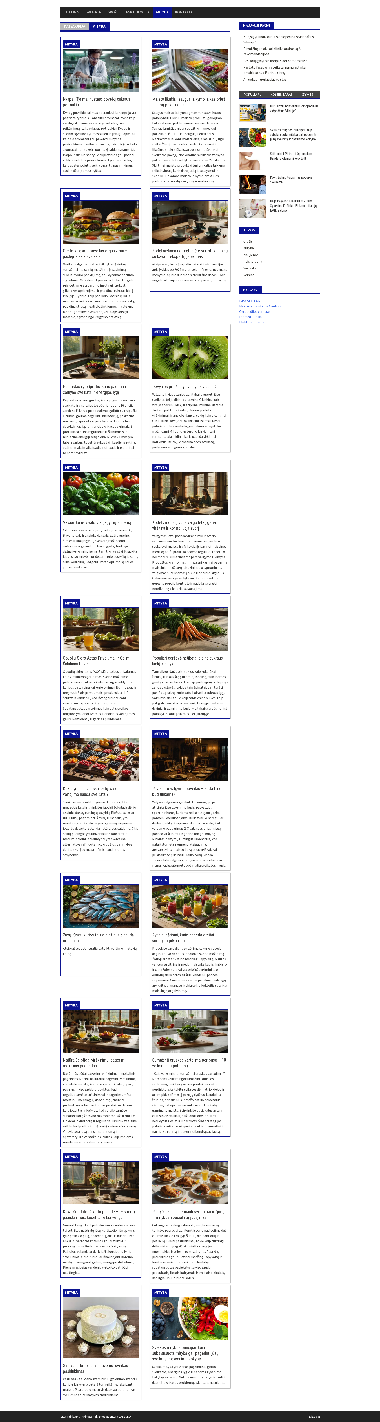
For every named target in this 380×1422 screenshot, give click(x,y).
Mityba (162, 12)
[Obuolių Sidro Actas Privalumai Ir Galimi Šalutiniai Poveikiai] (101, 629)
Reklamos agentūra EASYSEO (112, 1416)
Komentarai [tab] (281, 94)
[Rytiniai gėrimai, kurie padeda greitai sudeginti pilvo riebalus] (190, 906)
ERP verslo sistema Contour (260, 306)
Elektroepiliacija (251, 322)
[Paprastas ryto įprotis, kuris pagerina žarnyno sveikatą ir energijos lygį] (101, 357)
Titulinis (71, 12)
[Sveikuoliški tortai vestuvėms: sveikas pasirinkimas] (101, 1327)
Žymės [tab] (307, 94)
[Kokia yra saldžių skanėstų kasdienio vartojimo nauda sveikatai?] (101, 759)
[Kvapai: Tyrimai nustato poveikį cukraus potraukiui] (101, 70)
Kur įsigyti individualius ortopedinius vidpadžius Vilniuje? (294, 108)
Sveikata (93, 12)
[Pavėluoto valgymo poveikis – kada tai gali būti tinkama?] (190, 759)
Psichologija (138, 12)
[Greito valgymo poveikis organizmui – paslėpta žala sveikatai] (101, 221)
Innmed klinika (250, 317)
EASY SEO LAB (249, 301)
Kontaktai (184, 12)
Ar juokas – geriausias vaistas (265, 79)
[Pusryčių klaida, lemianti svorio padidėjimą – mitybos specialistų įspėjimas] (190, 1182)
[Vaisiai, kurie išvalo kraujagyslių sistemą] (101, 493)
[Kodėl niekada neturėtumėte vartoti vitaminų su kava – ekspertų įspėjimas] (190, 221)
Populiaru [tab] (253, 94)
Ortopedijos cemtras (254, 311)
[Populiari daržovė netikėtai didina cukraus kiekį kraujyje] (190, 629)
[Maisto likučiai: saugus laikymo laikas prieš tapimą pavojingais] (190, 70)
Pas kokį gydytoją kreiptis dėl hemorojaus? (275, 60)
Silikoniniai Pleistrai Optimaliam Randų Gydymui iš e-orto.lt (291, 156)
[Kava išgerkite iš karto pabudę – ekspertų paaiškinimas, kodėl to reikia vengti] (101, 1182)
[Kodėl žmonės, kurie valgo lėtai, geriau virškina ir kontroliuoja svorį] (190, 493)
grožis (248, 241)
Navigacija (313, 1416)
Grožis (114, 12)
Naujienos (250, 255)
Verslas (248, 275)
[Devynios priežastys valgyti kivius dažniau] (190, 357)
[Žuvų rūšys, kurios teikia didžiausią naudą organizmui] (101, 906)
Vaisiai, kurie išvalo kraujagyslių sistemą (97, 522)
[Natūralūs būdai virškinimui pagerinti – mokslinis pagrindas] (101, 1031)
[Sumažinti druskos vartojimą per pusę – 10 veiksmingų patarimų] (190, 1031)
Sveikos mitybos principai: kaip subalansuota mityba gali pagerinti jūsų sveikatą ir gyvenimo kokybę (185, 1353)
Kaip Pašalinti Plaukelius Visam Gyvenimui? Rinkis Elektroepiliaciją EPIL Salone (293, 206)
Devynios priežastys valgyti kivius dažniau (187, 386)
